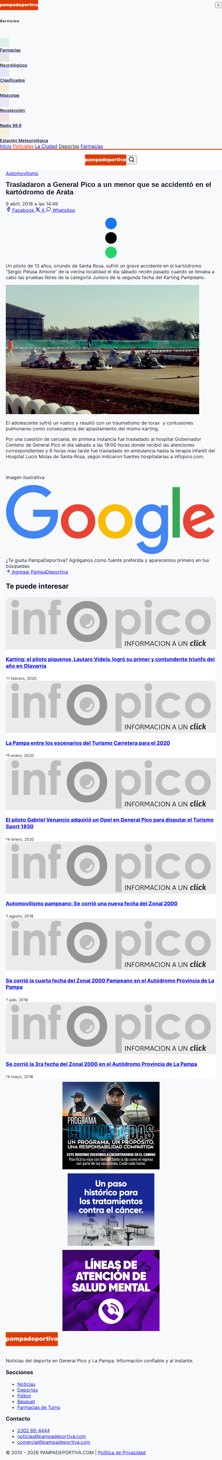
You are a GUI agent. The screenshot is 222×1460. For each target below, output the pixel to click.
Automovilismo (22, 173)
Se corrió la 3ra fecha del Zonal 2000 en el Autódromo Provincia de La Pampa (101, 1064)
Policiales (23, 146)
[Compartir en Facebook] (111, 223)
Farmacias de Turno (38, 1407)
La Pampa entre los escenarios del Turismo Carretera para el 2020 (88, 743)
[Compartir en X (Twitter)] (111, 238)
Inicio (6, 146)
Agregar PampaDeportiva (39, 572)
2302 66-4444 (33, 1430)
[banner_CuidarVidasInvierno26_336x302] (111, 1167)
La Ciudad (46, 146)
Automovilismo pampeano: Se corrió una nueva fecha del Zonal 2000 (91, 903)
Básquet (26, 1401)
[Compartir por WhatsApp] (111, 252)
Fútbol (24, 1396)
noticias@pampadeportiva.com (51, 1436)
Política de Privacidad (122, 1452)
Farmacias (92, 146)
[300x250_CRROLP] (111, 1244)
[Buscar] (131, 159)
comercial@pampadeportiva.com (53, 1442)
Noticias (26, 1384)
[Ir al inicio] (105, 159)
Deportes (69, 146)
